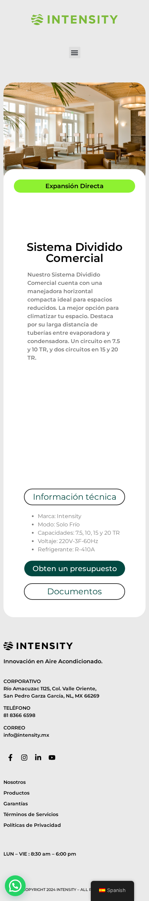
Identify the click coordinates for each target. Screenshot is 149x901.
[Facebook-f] (10, 757)
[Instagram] (24, 757)
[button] (74, 52)
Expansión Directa (74, 186)
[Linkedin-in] (38, 757)
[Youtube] (52, 757)
